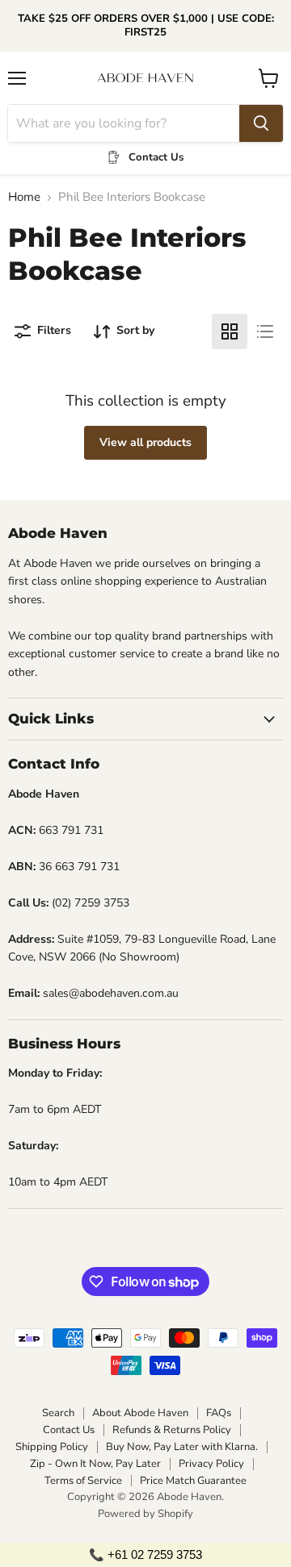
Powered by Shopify (145, 1514)
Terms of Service (83, 1480)
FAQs (218, 1413)
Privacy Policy (211, 1464)
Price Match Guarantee (193, 1480)
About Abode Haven (140, 1413)
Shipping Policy (51, 1447)
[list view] (265, 331)
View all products (145, 442)
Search (58, 1413)
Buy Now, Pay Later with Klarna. (182, 1447)
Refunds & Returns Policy (171, 1430)
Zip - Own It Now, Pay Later (95, 1464)
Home (24, 197)
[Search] (261, 123)
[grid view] (229, 331)
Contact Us (69, 1430)
